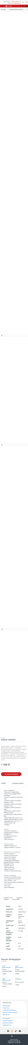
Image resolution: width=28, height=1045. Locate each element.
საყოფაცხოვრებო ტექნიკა (16, 9)
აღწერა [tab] (3, 783)
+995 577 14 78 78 (15, 1)
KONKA (17, 899)
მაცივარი (3, 738)
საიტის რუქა (6, 1008)
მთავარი (3, 9)
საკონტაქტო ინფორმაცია (9, 1010)
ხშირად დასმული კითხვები (10, 1012)
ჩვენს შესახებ (6, 1005)
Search (20, 6)
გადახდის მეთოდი (8, 1022)
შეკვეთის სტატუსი (8, 1020)
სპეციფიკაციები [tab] (18, 783)
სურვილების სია (7, 1025)
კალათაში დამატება (12, 774)
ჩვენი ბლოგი (6, 1014)
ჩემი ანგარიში (6, 1018)
